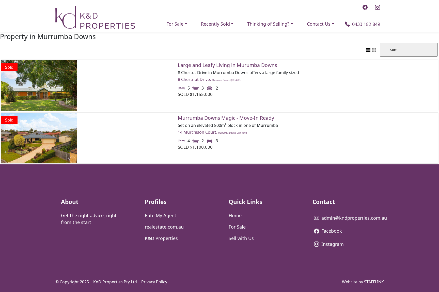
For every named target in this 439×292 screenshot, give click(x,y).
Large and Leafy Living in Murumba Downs (227, 65)
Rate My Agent (160, 215)
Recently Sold (215, 24)
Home (235, 215)
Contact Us (319, 24)
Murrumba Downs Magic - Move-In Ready (226, 117)
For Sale (174, 24)
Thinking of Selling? (268, 24)
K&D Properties (161, 238)
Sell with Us (241, 238)
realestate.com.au (164, 227)
